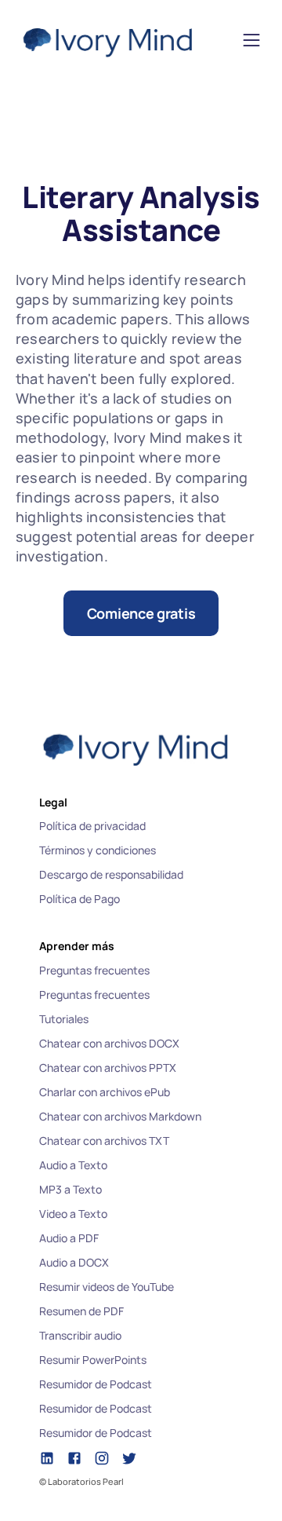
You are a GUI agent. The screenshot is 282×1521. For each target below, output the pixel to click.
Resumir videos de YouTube (106, 1286)
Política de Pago (79, 898)
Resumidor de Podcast (95, 1384)
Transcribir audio (80, 1335)
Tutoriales (64, 1018)
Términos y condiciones (97, 850)
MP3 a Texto (70, 1189)
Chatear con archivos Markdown (120, 1116)
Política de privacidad (92, 825)
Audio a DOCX (74, 1262)
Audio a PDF (69, 1237)
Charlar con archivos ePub (104, 1091)
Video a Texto (73, 1213)
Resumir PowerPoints (92, 1359)
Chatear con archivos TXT (104, 1140)
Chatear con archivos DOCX (109, 1043)
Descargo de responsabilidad (111, 874)
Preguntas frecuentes (94, 970)
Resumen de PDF (81, 1310)
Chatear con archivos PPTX (107, 1067)
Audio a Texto (73, 1164)
